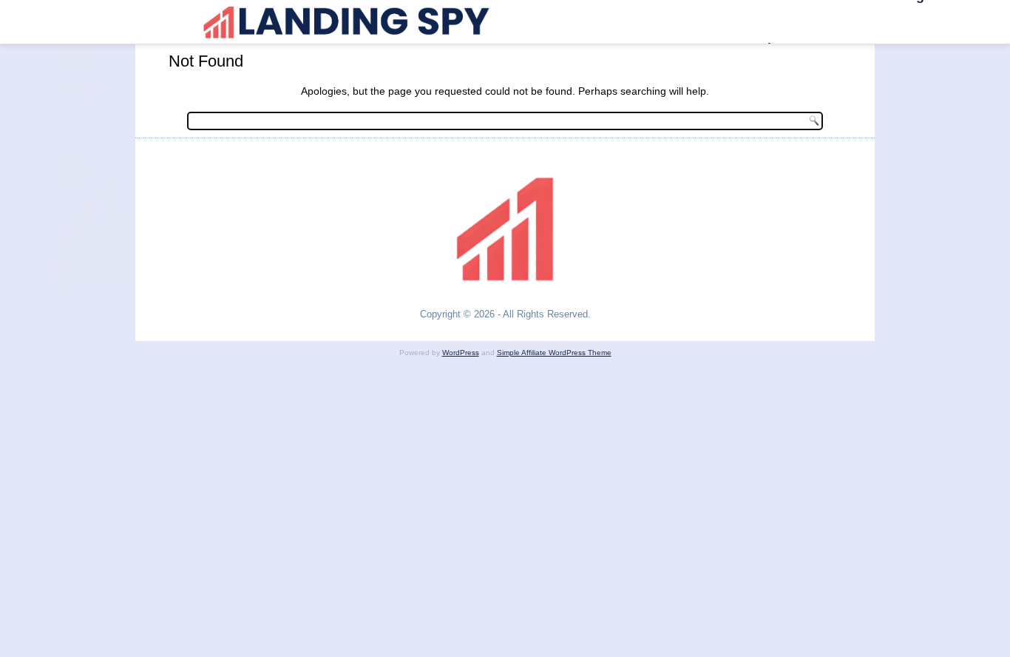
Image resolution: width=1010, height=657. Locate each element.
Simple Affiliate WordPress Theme (554, 352)
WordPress (460, 352)
